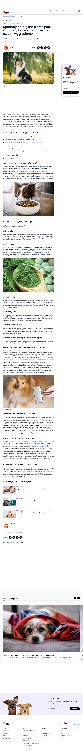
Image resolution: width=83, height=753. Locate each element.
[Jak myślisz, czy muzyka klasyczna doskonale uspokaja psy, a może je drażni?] (28, 491)
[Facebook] (78, 723)
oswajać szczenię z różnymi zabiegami (39, 446)
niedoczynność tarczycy (37, 142)
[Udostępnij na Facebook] (38, 47)
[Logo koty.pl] (66, 723)
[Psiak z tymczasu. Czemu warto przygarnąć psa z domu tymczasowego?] (28, 503)
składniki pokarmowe (41, 171)
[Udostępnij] (48, 47)
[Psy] (6, 12)
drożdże (38, 330)
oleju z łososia (12, 300)
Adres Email (67, 88)
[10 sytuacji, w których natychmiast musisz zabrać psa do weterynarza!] (41, 633)
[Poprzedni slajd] (75, 598)
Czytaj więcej (14, 527)
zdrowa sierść (18, 85)
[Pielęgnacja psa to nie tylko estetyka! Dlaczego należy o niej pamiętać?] (28, 515)
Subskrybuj (70, 92)
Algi (4, 247)
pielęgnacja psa (10, 85)
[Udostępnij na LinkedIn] (41, 47)
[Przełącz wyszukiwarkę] (79, 11)
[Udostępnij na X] (45, 47)
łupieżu (41, 176)
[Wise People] (74, 748)
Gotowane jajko (40, 236)
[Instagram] (74, 723)
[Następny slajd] (78, 598)
